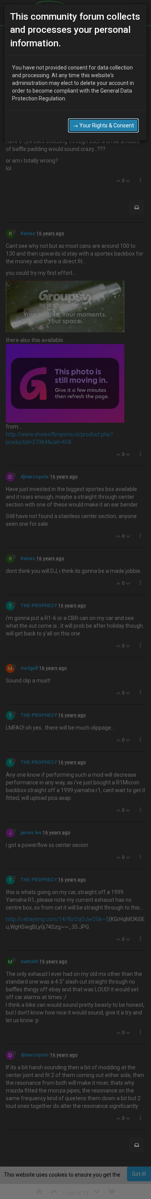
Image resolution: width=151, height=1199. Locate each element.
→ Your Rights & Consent (103, 125)
